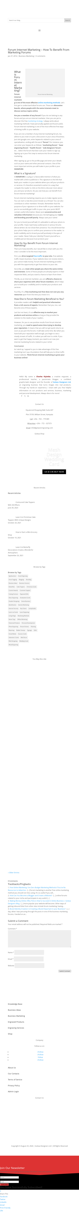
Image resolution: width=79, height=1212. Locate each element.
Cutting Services (13, 594)
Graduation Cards (25, 598)
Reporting (11, 630)
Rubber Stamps (20, 630)
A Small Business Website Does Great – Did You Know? (33, 707)
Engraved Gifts (24, 594)
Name (11, 952)
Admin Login (13, 1091)
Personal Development (28, 623)
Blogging (21, 579)
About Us (12, 1067)
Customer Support (25, 590)
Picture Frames (24, 626)
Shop (10, 1034)
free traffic (38, 256)
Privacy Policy (14, 1085)
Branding (28, 579)
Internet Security (13, 608)
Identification (12, 605)
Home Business (25, 601)
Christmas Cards (31, 587)
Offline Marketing (22, 619)
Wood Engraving (13, 645)
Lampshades (32, 608)
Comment (12, 929)
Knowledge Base (15, 1004)
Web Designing (13, 641)
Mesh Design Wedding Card (54, 456)
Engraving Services (16, 1028)
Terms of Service (15, 1079)
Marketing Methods (23, 616)
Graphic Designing (14, 601)
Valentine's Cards (14, 637)
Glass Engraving (13, 598)
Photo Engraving (13, 626)
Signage (29, 630)
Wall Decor (24, 637)
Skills (35, 630)
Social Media (12, 634)
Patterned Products (14, 623)
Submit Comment (64, 971)
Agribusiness (12, 576)
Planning (33, 626)
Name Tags (12, 619)
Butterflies (12, 587)
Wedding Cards (23, 641)
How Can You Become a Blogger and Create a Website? (34, 776)
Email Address (13, 1112)
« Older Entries (13, 872)
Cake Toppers (21, 587)
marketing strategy (35, 121)
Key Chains (23, 608)
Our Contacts (13, 1073)
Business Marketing (26, 56)
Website (11, 965)
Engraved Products (16, 1022)
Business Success (24, 583)
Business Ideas (13, 583)
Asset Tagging (13, 579)
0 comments (40, 56)
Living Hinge (12, 616)
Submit (13, 1125)
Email (10, 959)
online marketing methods (49, 102)
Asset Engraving (22, 576)
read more (14, 725)
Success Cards (22, 634)
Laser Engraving (24, 612)
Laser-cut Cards (13, 612)
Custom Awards (13, 590)
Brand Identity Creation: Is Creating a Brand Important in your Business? (38, 909)
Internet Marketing (23, 605)
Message (11, 1119)
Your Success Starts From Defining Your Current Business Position (38, 845)
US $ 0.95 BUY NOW (54, 472)
